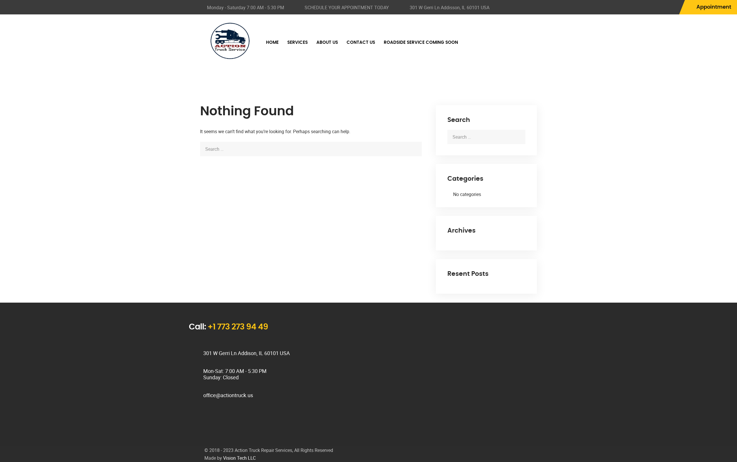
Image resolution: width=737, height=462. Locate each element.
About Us (327, 42)
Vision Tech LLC (239, 458)
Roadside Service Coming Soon (421, 42)
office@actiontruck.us (228, 395)
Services (297, 42)
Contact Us (361, 42)
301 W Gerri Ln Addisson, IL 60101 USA (449, 7)
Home (272, 42)
